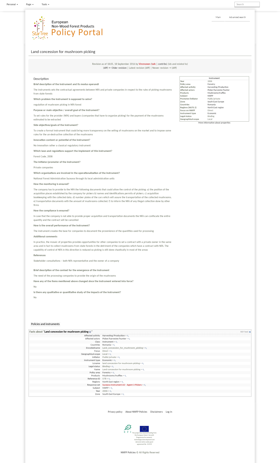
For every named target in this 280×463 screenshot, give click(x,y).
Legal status (94, 366)
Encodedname (93, 348)
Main (218, 17)
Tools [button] (45, 4)
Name (97, 369)
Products (95, 376)
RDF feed (244, 332)
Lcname (96, 363)
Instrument (107, 342)
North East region (216, 107)
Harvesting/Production (218, 87)
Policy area (95, 372)
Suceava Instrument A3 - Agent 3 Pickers (122, 385)
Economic (212, 113)
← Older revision (118, 68)
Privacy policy (115, 412)
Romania (212, 105)
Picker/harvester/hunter (219, 90)
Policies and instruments (45, 324)
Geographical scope (90, 354)
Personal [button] (11, 4)
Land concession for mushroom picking (66, 331)
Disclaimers (156, 412)
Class (97, 342)
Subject (96, 388)
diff (105, 68)
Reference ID (94, 379)
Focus (97, 351)
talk (154, 64)
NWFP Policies (128, 452)
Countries (95, 345)
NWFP (210, 96)
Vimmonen (144, 64)
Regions (96, 382)
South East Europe (216, 102)
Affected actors (92, 339)
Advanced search (237, 17)
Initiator (96, 357)
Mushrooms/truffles (217, 93)
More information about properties (214, 123)
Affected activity (92, 336)
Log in (169, 412)
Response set (93, 385)
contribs (162, 64)
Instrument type (92, 360)
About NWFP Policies (136, 412)
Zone (97, 394)
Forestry (211, 84)
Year (98, 391)
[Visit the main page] (72, 28)
